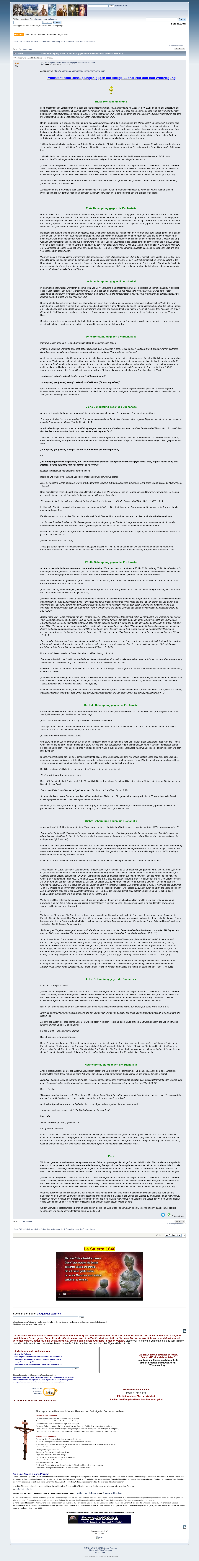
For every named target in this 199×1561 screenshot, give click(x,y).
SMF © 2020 (98, 1548)
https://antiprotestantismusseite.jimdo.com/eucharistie (79, 71)
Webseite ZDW (121, 6)
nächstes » (181, 46)
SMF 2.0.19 (88, 1548)
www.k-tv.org (38, 1391)
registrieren (52, 19)
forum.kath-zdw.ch (113, 1493)
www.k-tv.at (38, 1393)
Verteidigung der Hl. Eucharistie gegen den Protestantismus (70, 62)
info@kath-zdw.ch (24, 1489)
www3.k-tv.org (37, 1388)
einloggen (38, 19)
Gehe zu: (160, 1235)
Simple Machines (110, 1548)
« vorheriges (172, 46)
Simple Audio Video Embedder (100, 1550)
